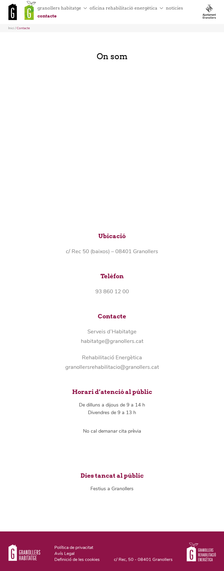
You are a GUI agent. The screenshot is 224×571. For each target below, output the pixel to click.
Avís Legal (64, 554)
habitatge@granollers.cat (112, 341)
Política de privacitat (73, 548)
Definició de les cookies (77, 560)
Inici (11, 28)
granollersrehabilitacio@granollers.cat (112, 367)
